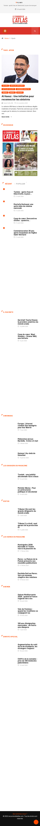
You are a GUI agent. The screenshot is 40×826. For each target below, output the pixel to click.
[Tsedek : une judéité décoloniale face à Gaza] (9, 475)
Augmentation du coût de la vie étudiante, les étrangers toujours (27, 646)
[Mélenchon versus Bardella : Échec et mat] (9, 440)
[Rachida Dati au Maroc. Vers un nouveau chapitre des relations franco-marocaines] (9, 575)
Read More (5, 117)
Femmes (20, 486)
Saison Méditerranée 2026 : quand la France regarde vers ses (27, 596)
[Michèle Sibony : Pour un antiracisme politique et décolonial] (9, 490)
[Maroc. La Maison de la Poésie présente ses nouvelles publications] (9, 561)
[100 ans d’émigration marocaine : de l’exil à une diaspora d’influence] (9, 625)
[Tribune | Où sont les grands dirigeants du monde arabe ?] (9, 511)
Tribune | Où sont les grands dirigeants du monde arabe (27, 511)
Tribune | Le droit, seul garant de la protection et (28, 525)
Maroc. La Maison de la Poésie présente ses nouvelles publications (27, 561)
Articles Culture (24, 318)
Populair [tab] (20, 184)
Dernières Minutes (23, 89)
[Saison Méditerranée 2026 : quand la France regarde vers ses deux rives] (9, 596)
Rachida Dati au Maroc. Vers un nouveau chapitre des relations (28, 575)
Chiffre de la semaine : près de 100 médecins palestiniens (27, 661)
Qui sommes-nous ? (20, 814)
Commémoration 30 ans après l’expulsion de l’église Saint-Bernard (25, 233)
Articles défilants (17, 85)
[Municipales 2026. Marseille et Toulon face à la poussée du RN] (9, 546)
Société (20, 92)
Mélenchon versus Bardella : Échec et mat (28, 440)
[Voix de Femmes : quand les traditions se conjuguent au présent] (9, 611)
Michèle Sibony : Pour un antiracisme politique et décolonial (27, 490)
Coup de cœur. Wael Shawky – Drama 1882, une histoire (27, 336)
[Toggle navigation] (5, 30)
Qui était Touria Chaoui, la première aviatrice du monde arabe (28, 322)
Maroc (12, 92)
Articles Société (8, 89)
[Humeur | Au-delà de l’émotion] (9, 454)
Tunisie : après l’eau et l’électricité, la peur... (23, 193)
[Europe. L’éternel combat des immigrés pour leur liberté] (9, 425)
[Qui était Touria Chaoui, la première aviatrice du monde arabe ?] (9, 322)
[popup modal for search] (34, 31)
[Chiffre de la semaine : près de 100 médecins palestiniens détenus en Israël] (9, 661)
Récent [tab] (8, 184)
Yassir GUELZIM (8, 103)
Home (7, 38)
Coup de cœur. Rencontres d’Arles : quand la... (25, 219)
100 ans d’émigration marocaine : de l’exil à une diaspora (27, 625)
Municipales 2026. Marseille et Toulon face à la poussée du (27, 546)
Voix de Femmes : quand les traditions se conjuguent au (28, 611)
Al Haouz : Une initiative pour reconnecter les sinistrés (18, 98)
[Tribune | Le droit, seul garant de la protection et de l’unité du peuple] (9, 525)
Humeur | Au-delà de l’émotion (26, 454)
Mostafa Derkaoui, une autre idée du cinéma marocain (23, 206)
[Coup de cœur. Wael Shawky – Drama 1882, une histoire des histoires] (9, 336)
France (5, 92)
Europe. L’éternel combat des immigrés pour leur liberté (27, 425)
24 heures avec (23, 571)
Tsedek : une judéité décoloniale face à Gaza (28, 475)
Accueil (5, 85)
